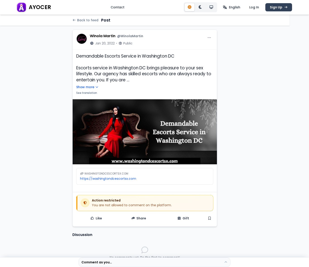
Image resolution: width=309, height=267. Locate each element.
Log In (254, 7)
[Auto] (211, 7)
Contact (117, 7)
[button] (145, 132)
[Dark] (200, 7)
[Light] (190, 7)
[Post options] (209, 37)
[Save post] (210, 218)
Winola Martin (102, 36)
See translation (86, 93)
